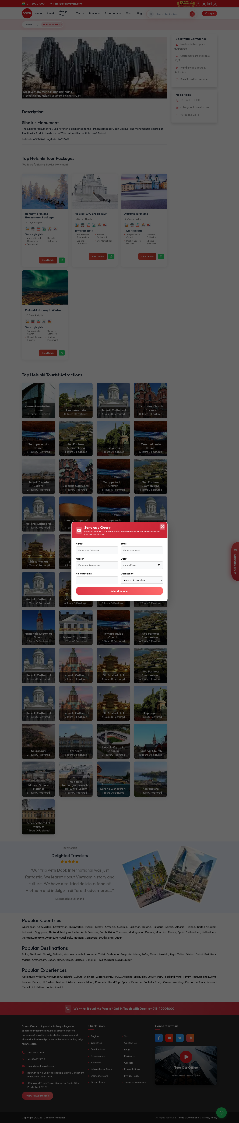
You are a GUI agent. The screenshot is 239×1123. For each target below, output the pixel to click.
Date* (124, 558)
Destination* (127, 573)
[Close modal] (162, 526)
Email (123, 543)
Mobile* (80, 558)
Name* (79, 543)
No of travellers (84, 573)
